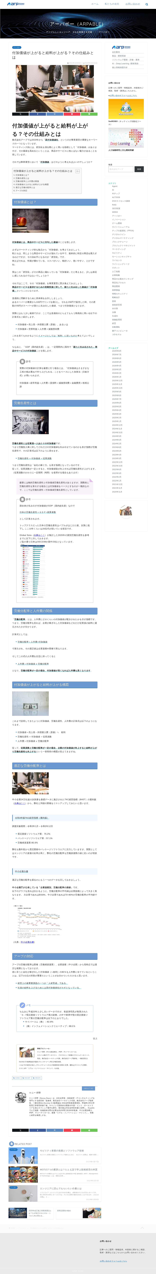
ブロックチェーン (120, 242)
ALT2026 (116, 197)
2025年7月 (117, 399)
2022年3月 (117, 473)
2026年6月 (117, 358)
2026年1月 (117, 377)
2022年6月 (117, 469)
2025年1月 (117, 421)
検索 (110, 165)
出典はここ (39, 535)
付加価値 (17, 1078)
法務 (114, 312)
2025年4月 (117, 410)
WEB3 (115, 212)
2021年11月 (117, 488)
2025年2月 (117, 418)
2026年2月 (117, 373)
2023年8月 (117, 447)
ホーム (95, 3)
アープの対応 (21, 191)
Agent (114, 186)
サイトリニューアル (121, 227)
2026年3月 (117, 369)
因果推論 (116, 290)
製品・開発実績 (119, 56)
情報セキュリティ (120, 294)
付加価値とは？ (22, 175)
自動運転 (116, 327)
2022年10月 (117, 466)
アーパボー (16, 47)
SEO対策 (116, 208)
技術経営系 (117, 305)
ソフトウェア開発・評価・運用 (125, 60)
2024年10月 (117, 432)
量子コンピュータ (120, 331)
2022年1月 (117, 481)
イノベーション (119, 219)
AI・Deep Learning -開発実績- (125, 63)
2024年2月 (117, 444)
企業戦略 (116, 275)
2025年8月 (117, 395)
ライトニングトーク (121, 264)
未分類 (115, 308)
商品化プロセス (119, 283)
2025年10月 (117, 388)
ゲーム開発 (117, 223)
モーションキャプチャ (122, 257)
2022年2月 (117, 477)
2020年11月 (117, 492)
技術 (114, 301)
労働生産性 (37, 1078)
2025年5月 (117, 406)
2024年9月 (117, 436)
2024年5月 (117, 440)
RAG (114, 205)
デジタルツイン (119, 234)
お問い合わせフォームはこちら (123, 95)
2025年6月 (117, 403)
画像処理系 (117, 320)
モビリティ (117, 253)
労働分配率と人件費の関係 (27, 181)
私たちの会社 (112, 3)
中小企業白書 (27, 942)
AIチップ (116, 193)
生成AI (115, 316)
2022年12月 (117, 462)
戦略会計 (116, 297)
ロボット (116, 268)
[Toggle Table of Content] (76, 171)
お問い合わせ (133, 3)
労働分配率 (27, 1078)
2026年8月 (117, 351)
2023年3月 (117, 458)
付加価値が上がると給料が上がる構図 (32, 184)
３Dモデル (116, 334)
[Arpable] (16, 6)
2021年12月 (117, 484)
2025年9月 (117, 392)
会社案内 (116, 52)
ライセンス (117, 260)
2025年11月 (117, 384)
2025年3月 (117, 414)
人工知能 (116, 271)
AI (113, 190)
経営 (114, 323)
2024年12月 (117, 425)
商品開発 (116, 286)
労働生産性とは (22, 178)
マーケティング (119, 249)
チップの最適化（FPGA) (123, 231)
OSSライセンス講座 (121, 201)
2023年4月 (117, 455)
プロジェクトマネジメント (124, 245)
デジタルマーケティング (123, 238)
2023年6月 (117, 451)
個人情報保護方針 (120, 67)
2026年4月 (117, 366)
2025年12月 (117, 380)
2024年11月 (117, 429)
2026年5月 (117, 362)
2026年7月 (117, 355)
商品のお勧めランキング (123, 279)
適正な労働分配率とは (25, 187)
